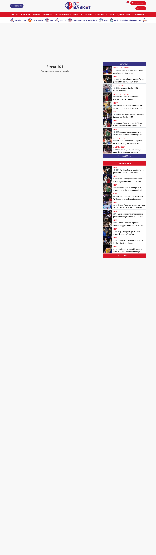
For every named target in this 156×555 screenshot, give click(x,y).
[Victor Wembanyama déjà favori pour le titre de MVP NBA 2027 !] (107, 79)
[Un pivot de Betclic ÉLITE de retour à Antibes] (107, 88)
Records (110, 14)
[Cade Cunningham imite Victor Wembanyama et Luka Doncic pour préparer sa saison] (107, 123)
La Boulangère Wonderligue (85, 20)
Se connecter (139, 3)
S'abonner (141, 8)
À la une (14, 14)
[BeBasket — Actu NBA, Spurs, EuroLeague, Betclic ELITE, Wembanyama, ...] (78, 5)
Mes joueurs (86, 14)
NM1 (106, 20)
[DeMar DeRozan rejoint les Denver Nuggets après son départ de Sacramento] (107, 222)
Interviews (140, 14)
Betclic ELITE (20, 20)
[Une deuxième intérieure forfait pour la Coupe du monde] (107, 70)
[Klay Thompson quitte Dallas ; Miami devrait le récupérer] (107, 231)
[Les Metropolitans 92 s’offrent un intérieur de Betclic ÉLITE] (107, 114)
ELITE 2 (63, 20)
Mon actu (25, 14)
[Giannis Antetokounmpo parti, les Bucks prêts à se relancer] (107, 240)
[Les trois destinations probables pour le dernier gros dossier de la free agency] (107, 214)
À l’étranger (119, 147)
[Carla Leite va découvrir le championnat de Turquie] (107, 96)
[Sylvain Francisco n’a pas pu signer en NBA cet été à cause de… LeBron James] (107, 205)
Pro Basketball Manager (66, 14)
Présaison (118, 85)
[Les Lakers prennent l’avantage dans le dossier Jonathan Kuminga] (107, 249)
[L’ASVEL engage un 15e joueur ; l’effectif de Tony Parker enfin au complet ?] (107, 140)
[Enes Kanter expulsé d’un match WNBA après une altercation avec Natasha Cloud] (107, 196)
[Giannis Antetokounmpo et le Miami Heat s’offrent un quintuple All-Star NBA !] (107, 132)
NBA (52, 20)
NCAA (115, 103)
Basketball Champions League (127, 20)
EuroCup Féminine (121, 94)
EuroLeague (38, 20)
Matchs (36, 14)
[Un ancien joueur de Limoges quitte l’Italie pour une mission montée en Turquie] (107, 149)
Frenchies (47, 14)
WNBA (116, 194)
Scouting (99, 14)
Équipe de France (125, 14)
